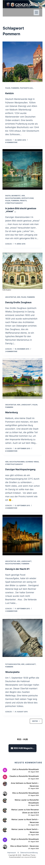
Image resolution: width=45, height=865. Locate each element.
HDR (23, 196)
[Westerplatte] (23, 638)
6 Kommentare (11, 142)
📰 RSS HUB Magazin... (22, 748)
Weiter (35, 721)
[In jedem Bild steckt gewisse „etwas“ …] (23, 169)
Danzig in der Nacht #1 (17, 569)
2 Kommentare (11, 351)
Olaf (14, 769)
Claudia (13, 776)
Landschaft (26, 405)
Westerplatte (12, 672)
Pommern (15, 88)
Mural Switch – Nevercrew (28, 846)
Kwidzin (9, 93)
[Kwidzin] (23, 61)
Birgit (13, 839)
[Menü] (36, 12)
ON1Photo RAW (27, 198)
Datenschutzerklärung (29, 853)
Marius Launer (21, 800)
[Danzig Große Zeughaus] (23, 271)
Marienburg (11, 412)
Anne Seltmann (17, 783)
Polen (7, 88)
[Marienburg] (23, 378)
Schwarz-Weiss (32, 462)
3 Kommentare (11, 611)
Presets (23, 200)
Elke (14, 793)
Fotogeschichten (12, 664)
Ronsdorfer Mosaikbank (29, 769)
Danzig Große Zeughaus (18, 302)
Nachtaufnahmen (12, 198)
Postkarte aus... (27, 88)
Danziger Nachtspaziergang (20, 469)
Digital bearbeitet (13, 196)
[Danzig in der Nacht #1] (23, 535)
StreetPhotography (14, 203)
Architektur (10, 297)
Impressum (11, 853)
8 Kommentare (11, 451)
